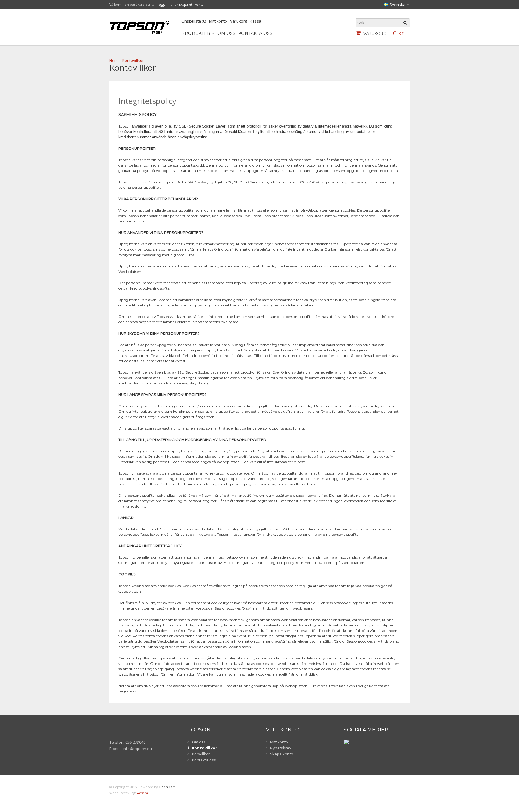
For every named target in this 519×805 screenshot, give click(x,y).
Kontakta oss (255, 33)
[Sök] (405, 22)
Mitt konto (218, 21)
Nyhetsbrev (280, 748)
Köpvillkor (201, 754)
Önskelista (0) (193, 21)
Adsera (142, 793)
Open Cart (167, 787)
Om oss (226, 33)
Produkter (195, 33)
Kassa (255, 21)
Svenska (397, 4)
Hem (113, 60)
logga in (163, 4)
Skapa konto (281, 754)
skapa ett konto (191, 4)
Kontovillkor (133, 60)
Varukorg (238, 21)
